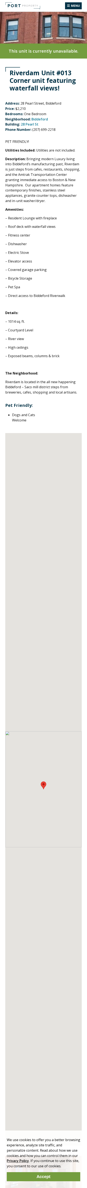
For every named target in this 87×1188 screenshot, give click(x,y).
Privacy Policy (18, 1160)
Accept (43, 1176)
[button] (43, 785)
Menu (75, 6)
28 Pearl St (29, 124)
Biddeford (39, 119)
